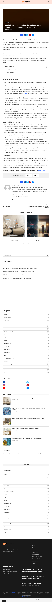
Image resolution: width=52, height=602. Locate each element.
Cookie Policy (35, 552)
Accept (4, 600)
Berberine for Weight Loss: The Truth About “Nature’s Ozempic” (17, 278)
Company (34, 543)
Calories (26, 314)
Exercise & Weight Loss (26, 331)
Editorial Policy (35, 554)
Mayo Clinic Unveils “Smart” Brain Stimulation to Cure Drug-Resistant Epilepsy (20, 268)
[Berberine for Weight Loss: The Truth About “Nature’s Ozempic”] (7, 441)
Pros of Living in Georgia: (11, 69)
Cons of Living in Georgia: (11, 72)
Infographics (26, 346)
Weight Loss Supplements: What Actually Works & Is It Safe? (16, 275)
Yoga (26, 372)
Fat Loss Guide (6, 573)
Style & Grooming (26, 364)
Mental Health (26, 352)
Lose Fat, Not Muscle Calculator (10, 571)
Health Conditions (6, 569)
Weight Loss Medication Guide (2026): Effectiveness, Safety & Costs (18, 271)
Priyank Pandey (9, 29)
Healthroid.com (12, 592)
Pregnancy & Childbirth (26, 358)
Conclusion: (8, 75)
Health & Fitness (26, 343)
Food (26, 337)
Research (26, 361)
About (33, 545)
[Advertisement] (26, 295)
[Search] (48, 1)
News (26, 355)
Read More (9, 600)
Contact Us (34, 563)
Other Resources (8, 566)
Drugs (26, 329)
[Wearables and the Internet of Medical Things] (14, 226)
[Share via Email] (33, 35)
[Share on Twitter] (27, 35)
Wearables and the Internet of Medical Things (14, 238)
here (26, 93)
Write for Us (35, 561)
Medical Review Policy (37, 556)
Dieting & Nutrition (26, 326)
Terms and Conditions (37, 558)
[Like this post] (21, 35)
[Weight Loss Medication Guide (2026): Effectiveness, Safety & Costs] (7, 421)
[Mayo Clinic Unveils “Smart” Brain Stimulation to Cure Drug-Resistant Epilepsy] (7, 411)
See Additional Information (25, 596)
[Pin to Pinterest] (30, 35)
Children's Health (26, 317)
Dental (26, 323)
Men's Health (26, 349)
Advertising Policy (36, 550)
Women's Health (26, 369)
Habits (26, 340)
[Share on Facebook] (25, 35)
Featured (26, 334)
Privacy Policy (35, 547)
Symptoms (26, 367)
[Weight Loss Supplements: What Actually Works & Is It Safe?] (7, 431)
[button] (5, 229)
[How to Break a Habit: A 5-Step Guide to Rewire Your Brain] (38, 226)
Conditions (26, 320)
